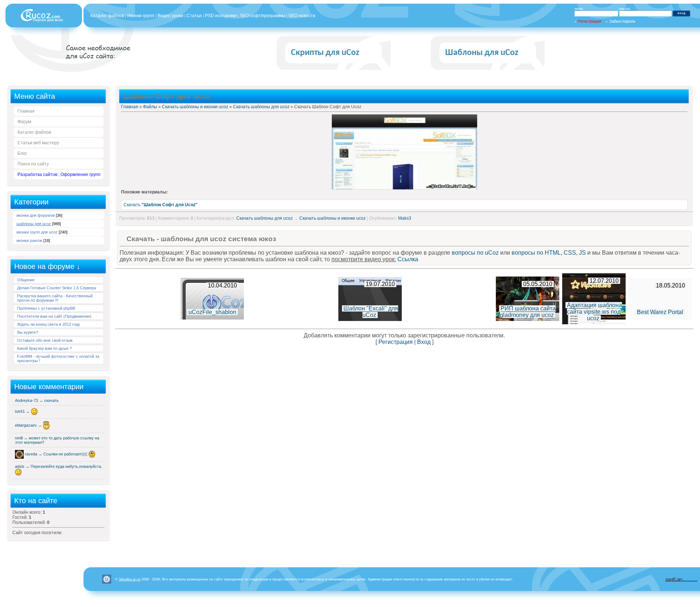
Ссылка (407, 259)
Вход (424, 342)
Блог (22, 153)
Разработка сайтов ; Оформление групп (59, 174)
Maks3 (404, 218)
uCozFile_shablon (212, 312)
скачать (51, 400)
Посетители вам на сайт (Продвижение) (54, 316)
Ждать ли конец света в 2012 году (48, 324)
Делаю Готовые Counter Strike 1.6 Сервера (56, 288)
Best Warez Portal (660, 312)
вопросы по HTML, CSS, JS (549, 253)
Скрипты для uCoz (325, 52)
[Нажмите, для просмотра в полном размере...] (404, 188)
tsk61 (20, 411)
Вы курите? (27, 332)
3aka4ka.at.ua (129, 579)
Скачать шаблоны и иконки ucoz (195, 106)
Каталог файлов (107, 15)
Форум (24, 121)
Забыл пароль (622, 21)
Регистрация (589, 21)
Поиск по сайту (33, 164)
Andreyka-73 (27, 400)
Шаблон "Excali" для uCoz (370, 311)
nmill (19, 438)
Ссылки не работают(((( (66, 454)
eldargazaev (26, 425)
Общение (26, 280)
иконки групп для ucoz (37, 232)
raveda (31, 454)
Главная (26, 111)
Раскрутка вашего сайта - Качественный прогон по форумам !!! (55, 298)
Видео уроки (170, 15)
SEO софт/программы (262, 15)
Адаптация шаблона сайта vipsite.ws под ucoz (594, 311)
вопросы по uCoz (475, 253)
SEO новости (301, 15)
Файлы (150, 106)
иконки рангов (29, 240)
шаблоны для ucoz (33, 224)
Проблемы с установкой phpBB (46, 308)
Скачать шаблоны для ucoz (261, 106)
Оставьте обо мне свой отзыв (45, 340)
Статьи (194, 15)
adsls (20, 466)
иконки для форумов (35, 215)
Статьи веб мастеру (38, 142)
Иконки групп (140, 15)
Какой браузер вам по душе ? (44, 348)
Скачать (161, 204)
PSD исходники (221, 15)
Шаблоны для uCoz (481, 52)
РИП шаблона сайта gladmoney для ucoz (528, 311)
